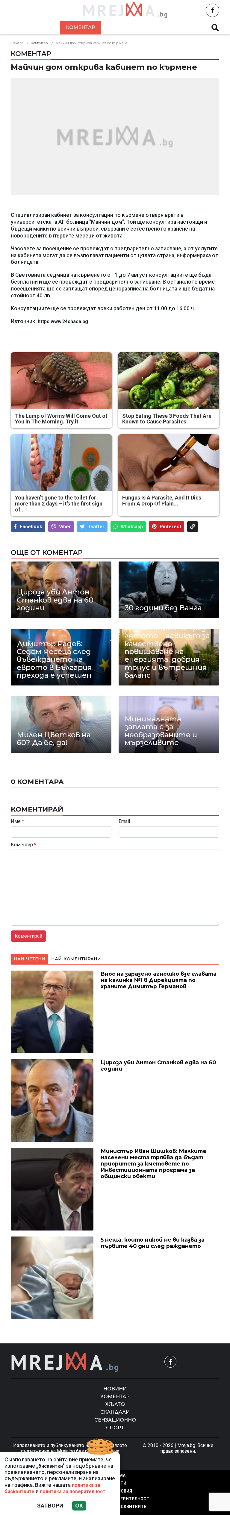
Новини (41, 27)
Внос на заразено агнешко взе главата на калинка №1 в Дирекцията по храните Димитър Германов (159, 980)
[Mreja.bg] (65, 1362)
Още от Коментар (47, 552)
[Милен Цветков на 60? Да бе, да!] (61, 724)
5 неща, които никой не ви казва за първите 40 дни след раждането (153, 1242)
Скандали (155, 27)
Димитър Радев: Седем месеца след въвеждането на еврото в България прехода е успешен (54, 659)
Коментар (80, 27)
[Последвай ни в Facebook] (212, 10)
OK (79, 1505)
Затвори (50, 1505)
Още (190, 27)
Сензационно (115, 1420)
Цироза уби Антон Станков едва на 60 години (55, 600)
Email (124, 821)
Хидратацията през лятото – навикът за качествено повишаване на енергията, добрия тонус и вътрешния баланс (167, 651)
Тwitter (96, 526)
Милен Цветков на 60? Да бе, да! (54, 739)
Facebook (31, 526)
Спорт (115, 1428)
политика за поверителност (72, 1491)
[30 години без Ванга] (169, 589)
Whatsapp (132, 526)
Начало (17, 43)
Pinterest (170, 526)
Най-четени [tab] (29, 959)
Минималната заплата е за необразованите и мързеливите (161, 731)
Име (17, 821)
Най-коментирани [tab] (76, 959)
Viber (65, 526)
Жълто (118, 27)
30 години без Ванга (163, 608)
